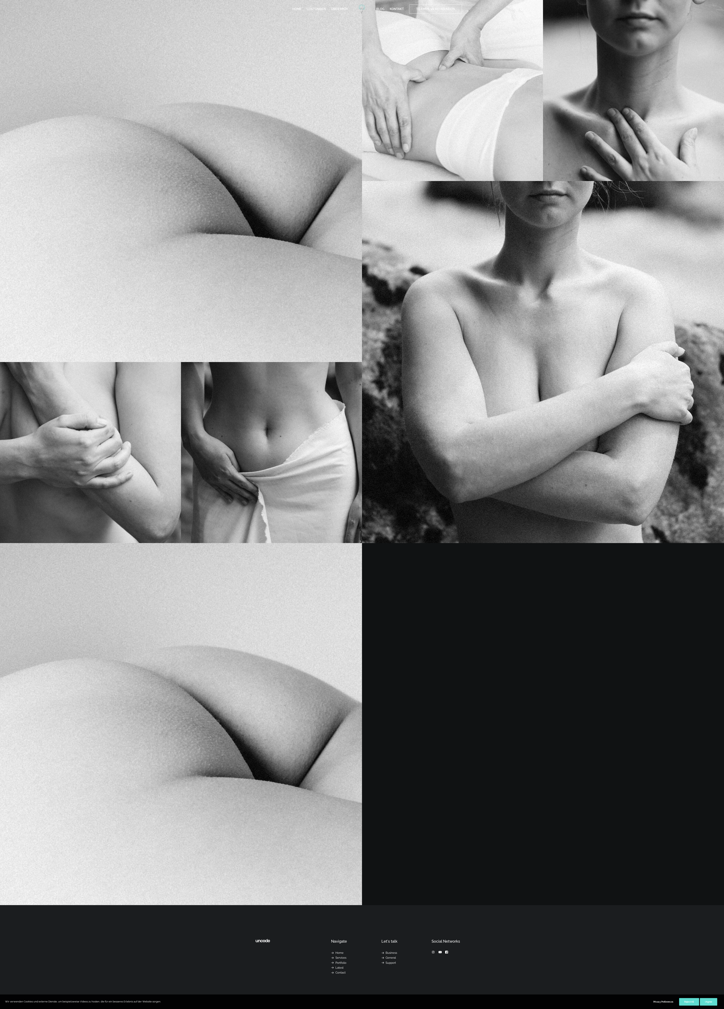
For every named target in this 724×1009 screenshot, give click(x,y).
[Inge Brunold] (362, 9)
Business (391, 953)
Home (296, 9)
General (391, 957)
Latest (339, 967)
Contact (340, 972)
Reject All (689, 1002)
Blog (380, 9)
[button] (433, 952)
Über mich (339, 9)
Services (340, 957)
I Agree (708, 1002)
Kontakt (397, 9)
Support (391, 962)
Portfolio (340, 962)
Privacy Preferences (663, 1002)
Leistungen (316, 9)
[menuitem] (297, 9)
